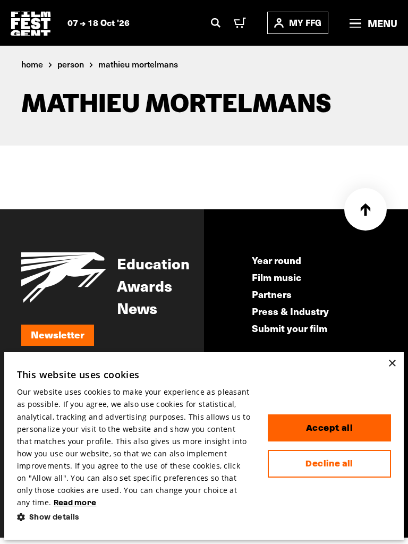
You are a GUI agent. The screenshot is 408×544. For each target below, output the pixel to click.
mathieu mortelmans (138, 64)
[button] (134, 517)
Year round (276, 260)
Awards (144, 285)
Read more (75, 502)
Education (153, 263)
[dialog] (204, 446)
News (137, 307)
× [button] (392, 364)
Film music (276, 277)
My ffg (305, 22)
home (32, 64)
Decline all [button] (329, 463)
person (70, 64)
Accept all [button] (329, 428)
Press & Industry (290, 311)
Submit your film (289, 328)
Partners (272, 294)
